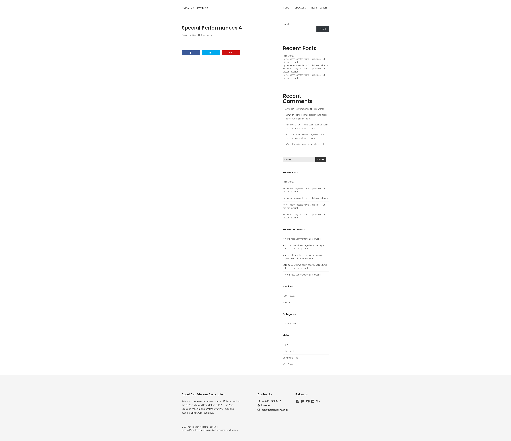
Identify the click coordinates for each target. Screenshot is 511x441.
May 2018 (287, 302)
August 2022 (288, 296)
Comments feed (290, 358)
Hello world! (288, 56)
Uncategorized (289, 323)
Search (286, 24)
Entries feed (288, 351)
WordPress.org (290, 364)
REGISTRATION (319, 7)
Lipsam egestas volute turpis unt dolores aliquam (305, 65)
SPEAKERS (300, 7)
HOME (286, 7)
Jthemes (233, 430)
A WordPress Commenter (297, 109)
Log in (285, 344)
